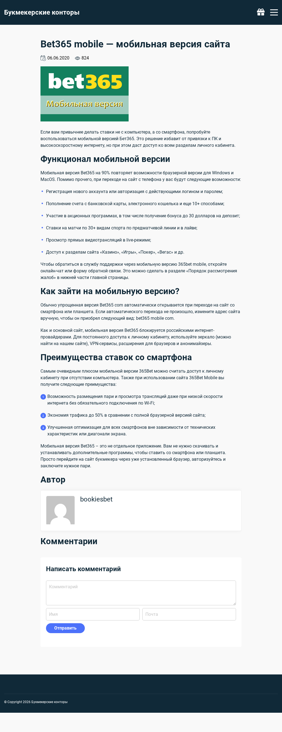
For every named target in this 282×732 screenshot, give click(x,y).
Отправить (65, 628)
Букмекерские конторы (42, 12)
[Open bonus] (261, 12)
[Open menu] (274, 12)
